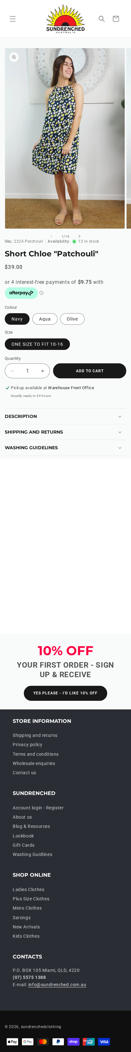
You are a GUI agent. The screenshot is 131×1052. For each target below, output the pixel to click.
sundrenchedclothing (41, 1027)
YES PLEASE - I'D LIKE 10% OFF (65, 693)
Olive (72, 319)
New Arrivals (26, 926)
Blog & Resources (31, 826)
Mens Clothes (27, 908)
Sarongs (22, 917)
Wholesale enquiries (34, 763)
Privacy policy (27, 744)
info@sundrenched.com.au (57, 984)
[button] (13, 19)
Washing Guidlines (32, 854)
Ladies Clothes (28, 889)
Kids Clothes (26, 936)
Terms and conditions (36, 754)
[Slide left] (52, 236)
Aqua (45, 319)
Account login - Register (38, 807)
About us (22, 817)
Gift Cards (24, 845)
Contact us (24, 772)
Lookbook (23, 835)
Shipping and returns (35, 735)
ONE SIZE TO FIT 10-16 (37, 344)
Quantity (13, 358)
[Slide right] (79, 236)
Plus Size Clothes (31, 898)
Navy (17, 319)
